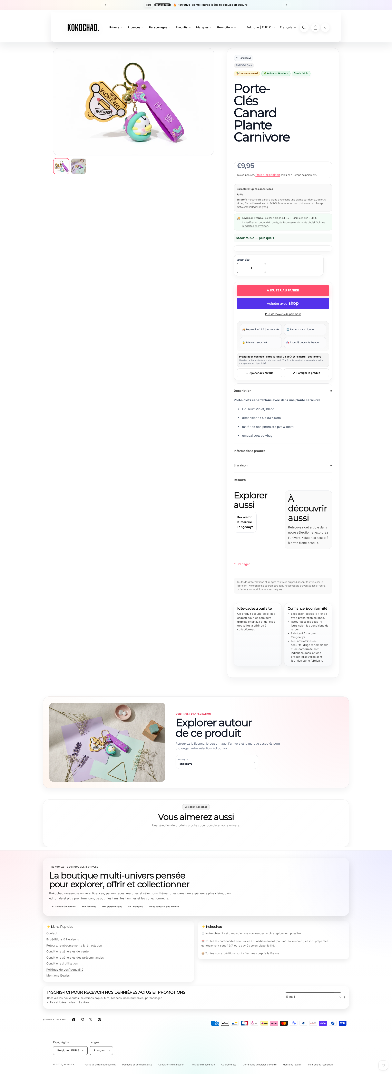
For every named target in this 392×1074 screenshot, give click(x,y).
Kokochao (70, 1064)
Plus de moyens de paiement (283, 314)
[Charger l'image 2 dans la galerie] (78, 166)
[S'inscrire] (339, 997)
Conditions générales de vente (67, 951)
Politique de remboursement (100, 1064)
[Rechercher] (304, 27)
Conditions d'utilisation (62, 963)
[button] (325, 27)
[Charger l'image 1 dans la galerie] (61, 166)
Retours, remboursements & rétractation (74, 945)
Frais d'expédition (267, 174)
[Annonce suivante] (286, 4)
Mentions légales (58, 975)
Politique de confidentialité (64, 969)
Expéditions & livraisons (62, 939)
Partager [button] (244, 564)
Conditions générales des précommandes (75, 957)
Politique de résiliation (320, 1064)
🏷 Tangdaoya (243, 57)
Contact (51, 933)
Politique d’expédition (203, 1064)
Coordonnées (228, 1064)
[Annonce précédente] (105, 4)
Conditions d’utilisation (171, 1064)
